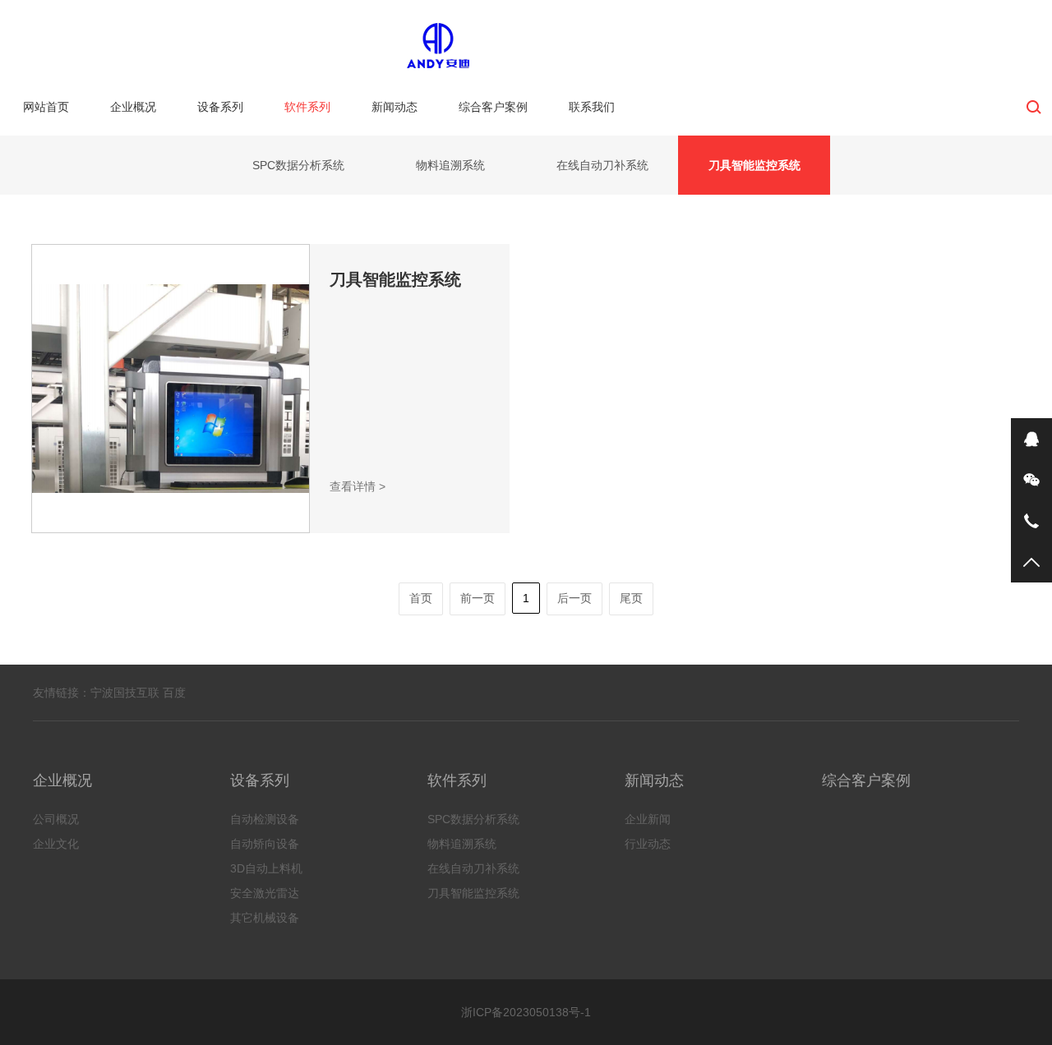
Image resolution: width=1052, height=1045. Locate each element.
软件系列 (307, 106)
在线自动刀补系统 (602, 165)
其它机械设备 (264, 917)
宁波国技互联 (124, 692)
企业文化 (56, 843)
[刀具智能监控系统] (170, 388)
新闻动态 (394, 106)
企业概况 (133, 106)
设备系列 (220, 106)
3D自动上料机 (266, 868)
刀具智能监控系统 (754, 165)
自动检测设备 (264, 819)
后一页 (574, 598)
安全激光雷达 (264, 893)
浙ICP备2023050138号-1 (526, 1012)
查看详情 (357, 486)
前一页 (477, 598)
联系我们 (592, 106)
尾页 (631, 598)
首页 (420, 598)
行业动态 (648, 843)
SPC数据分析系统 (298, 165)
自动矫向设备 (264, 843)
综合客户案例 (493, 106)
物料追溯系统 (450, 165)
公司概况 (56, 819)
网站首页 (46, 106)
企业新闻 (648, 819)
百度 (174, 692)
